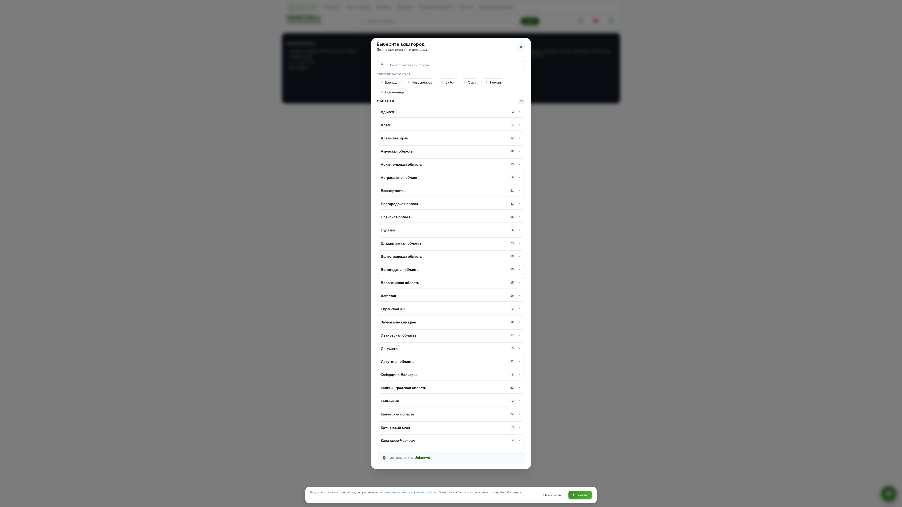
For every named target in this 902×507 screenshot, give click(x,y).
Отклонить (552, 495)
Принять (580, 495)
